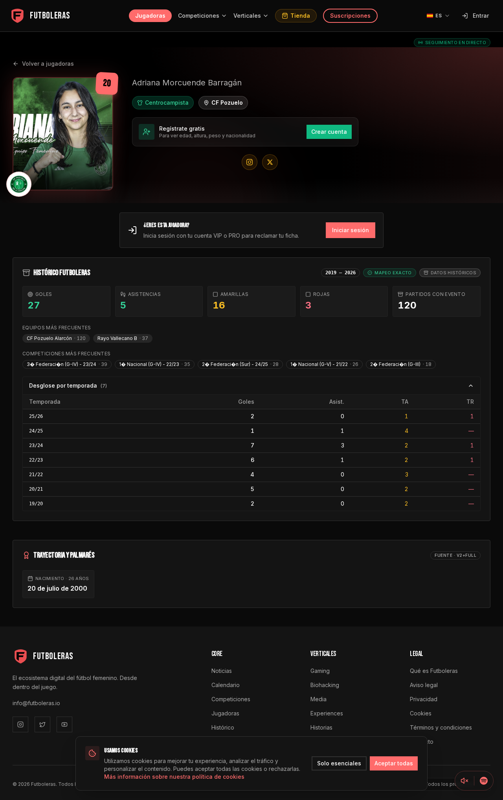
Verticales (247, 15)
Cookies (420, 713)
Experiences (326, 713)
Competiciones (198, 15)
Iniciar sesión (350, 230)
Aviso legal (424, 685)
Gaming (320, 670)
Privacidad (423, 699)
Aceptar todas (393, 763)
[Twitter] (42, 724)
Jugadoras (150, 15)
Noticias (221, 670)
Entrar (481, 15)
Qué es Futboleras (434, 670)
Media (318, 699)
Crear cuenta (329, 131)
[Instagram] (20, 724)
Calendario (225, 685)
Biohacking (324, 685)
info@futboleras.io (36, 703)
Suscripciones (350, 15)
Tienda (300, 15)
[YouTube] (64, 724)
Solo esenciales (339, 763)
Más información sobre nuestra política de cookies (174, 776)
